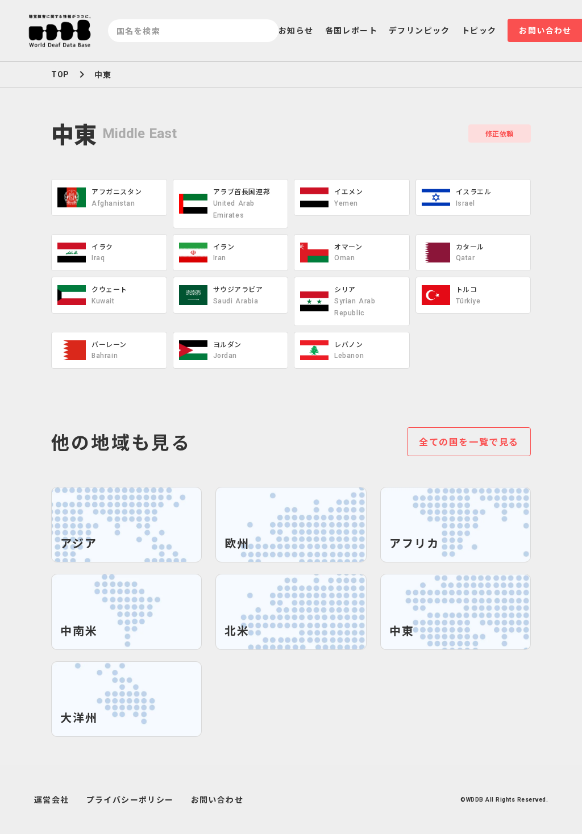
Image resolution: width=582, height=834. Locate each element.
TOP (60, 74)
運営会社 (51, 799)
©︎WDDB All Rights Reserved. (504, 800)
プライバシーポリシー (130, 799)
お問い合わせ (217, 799)
